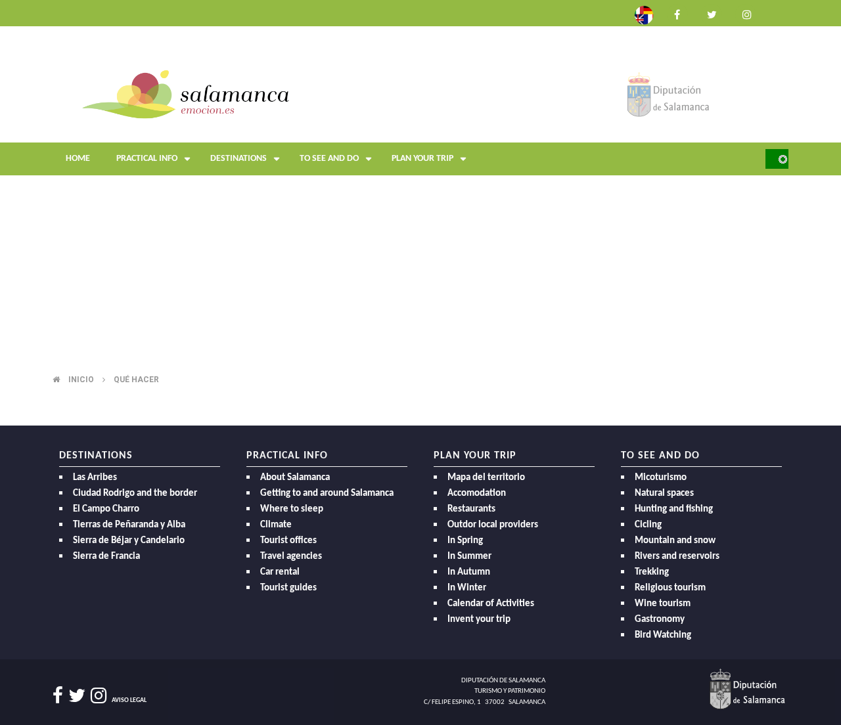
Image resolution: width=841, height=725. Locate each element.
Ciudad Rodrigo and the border (135, 493)
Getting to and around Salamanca (327, 493)
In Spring (465, 541)
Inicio (81, 379)
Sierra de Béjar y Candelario (129, 541)
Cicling (648, 525)
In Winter (466, 588)
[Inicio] (185, 93)
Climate (276, 525)
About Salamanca (295, 478)
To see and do (329, 159)
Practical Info (146, 159)
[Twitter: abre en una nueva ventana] (711, 13)
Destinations (238, 159)
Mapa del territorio (486, 478)
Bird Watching (663, 635)
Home (78, 159)
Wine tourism (663, 604)
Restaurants (471, 509)
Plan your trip (422, 159)
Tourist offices (288, 541)
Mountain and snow (675, 541)
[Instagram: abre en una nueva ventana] (746, 13)
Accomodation (476, 493)
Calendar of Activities (490, 604)
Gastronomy (660, 620)
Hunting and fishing (674, 509)
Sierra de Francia (106, 556)
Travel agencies (291, 556)
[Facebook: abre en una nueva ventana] (677, 13)
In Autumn (468, 572)
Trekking (652, 572)
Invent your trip (479, 620)
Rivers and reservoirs (677, 556)
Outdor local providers (492, 525)
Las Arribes (95, 478)
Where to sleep (291, 509)
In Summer (469, 556)
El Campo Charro (106, 509)
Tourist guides (288, 588)
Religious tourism (670, 588)
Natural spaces (664, 493)
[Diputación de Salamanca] (668, 93)
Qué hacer (136, 379)
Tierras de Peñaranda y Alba (129, 525)
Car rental (280, 572)
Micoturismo (661, 478)
